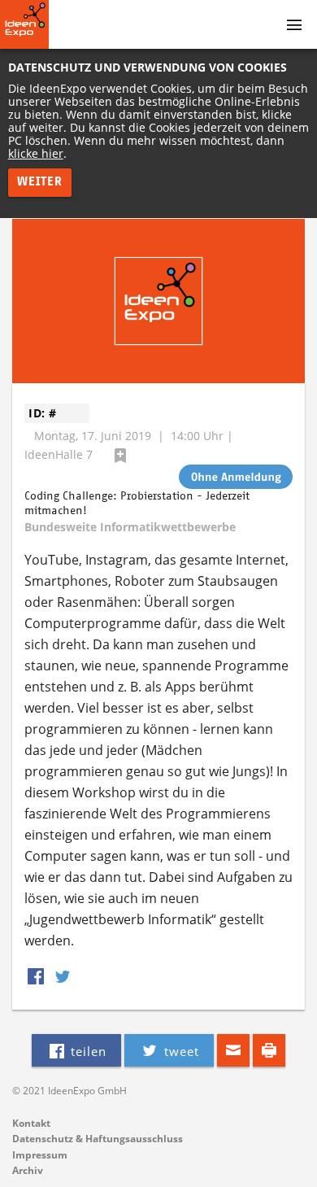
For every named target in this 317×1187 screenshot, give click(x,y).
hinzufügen (120, 455)
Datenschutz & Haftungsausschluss (97, 1139)
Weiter (40, 182)
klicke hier (35, 153)
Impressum (39, 1155)
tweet (179, 1051)
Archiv (27, 1170)
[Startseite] (24, 24)
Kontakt (31, 1123)
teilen (86, 1051)
